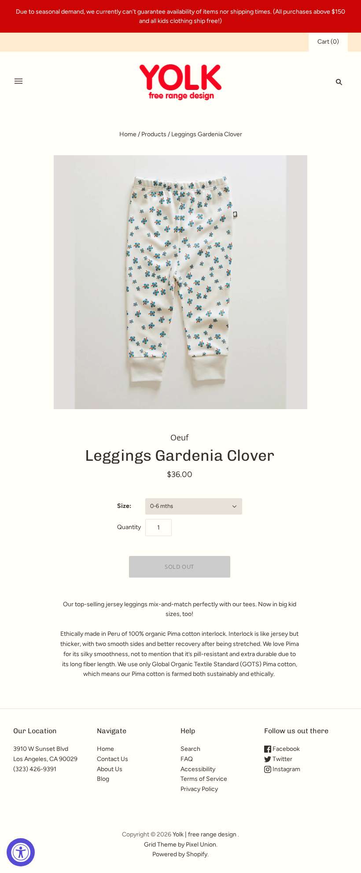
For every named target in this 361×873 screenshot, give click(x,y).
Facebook (285, 749)
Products (153, 134)
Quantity (129, 527)
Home (127, 134)
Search (190, 749)
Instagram (285, 769)
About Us (109, 769)
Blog (103, 779)
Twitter (281, 759)
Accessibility (197, 769)
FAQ (186, 759)
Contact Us (112, 759)
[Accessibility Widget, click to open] (21, 852)
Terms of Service (203, 779)
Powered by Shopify (179, 854)
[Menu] (18, 81)
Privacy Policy (199, 789)
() (328, 41)
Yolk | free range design (204, 834)
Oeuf (179, 437)
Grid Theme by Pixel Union (180, 844)
